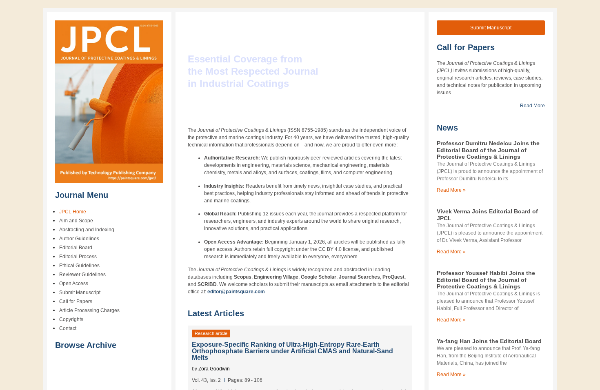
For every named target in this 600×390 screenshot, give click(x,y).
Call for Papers (75, 301)
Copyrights (71, 319)
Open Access (73, 283)
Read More (532, 106)
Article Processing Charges (89, 310)
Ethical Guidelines (79, 265)
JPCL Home (72, 212)
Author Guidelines (79, 239)
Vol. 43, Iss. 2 (206, 380)
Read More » (451, 190)
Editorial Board (75, 247)
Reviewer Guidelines (82, 274)
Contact (67, 328)
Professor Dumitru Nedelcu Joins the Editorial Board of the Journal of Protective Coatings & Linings (488, 150)
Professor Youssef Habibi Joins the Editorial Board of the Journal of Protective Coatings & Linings (486, 280)
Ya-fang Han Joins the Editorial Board (489, 341)
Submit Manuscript (79, 292)
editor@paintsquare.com (236, 292)
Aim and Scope (76, 221)
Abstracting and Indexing (86, 230)
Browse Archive (85, 345)
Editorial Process (78, 256)
